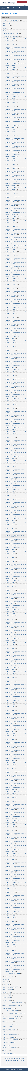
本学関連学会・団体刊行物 (9, 1047)
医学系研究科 (6, 979)
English (25, 4)
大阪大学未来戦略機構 (8, 1037)
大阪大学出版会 (7, 1045)
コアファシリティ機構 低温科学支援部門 (13, 1002)
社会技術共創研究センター (9, 1029)
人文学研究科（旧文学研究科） (10, 20)
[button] (3, 8)
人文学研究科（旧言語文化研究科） (11, 987)
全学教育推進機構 (7, 1026)
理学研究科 (6, 31)
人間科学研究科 (7, 23)
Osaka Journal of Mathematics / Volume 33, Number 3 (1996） (14, 1061)
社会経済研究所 (7, 997)
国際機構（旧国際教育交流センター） (12, 1005)
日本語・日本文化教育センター (10, 1018)
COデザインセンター (8, 1008)
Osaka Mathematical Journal (11, 33)
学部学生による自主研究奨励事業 (11, 1039)
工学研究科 (6, 984)
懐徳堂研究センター (8, 1021)
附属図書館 (6, 1050)
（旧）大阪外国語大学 (8, 1053)
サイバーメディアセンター (9, 1024)
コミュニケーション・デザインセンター (12, 1013)
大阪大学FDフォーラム (8, 1042)
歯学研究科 (6, 981)
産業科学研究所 (7, 995)
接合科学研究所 (7, 1000)
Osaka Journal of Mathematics (11, 36)
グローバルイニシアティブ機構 (10, 1010)
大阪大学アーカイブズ (8, 1032)
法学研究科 (6, 25)
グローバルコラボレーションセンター (12, 1016)
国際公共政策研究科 (8, 989)
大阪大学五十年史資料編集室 (10, 1034)
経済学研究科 (6, 28)
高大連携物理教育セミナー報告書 (12, 973)
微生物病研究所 (7, 992)
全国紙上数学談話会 (9, 976)
